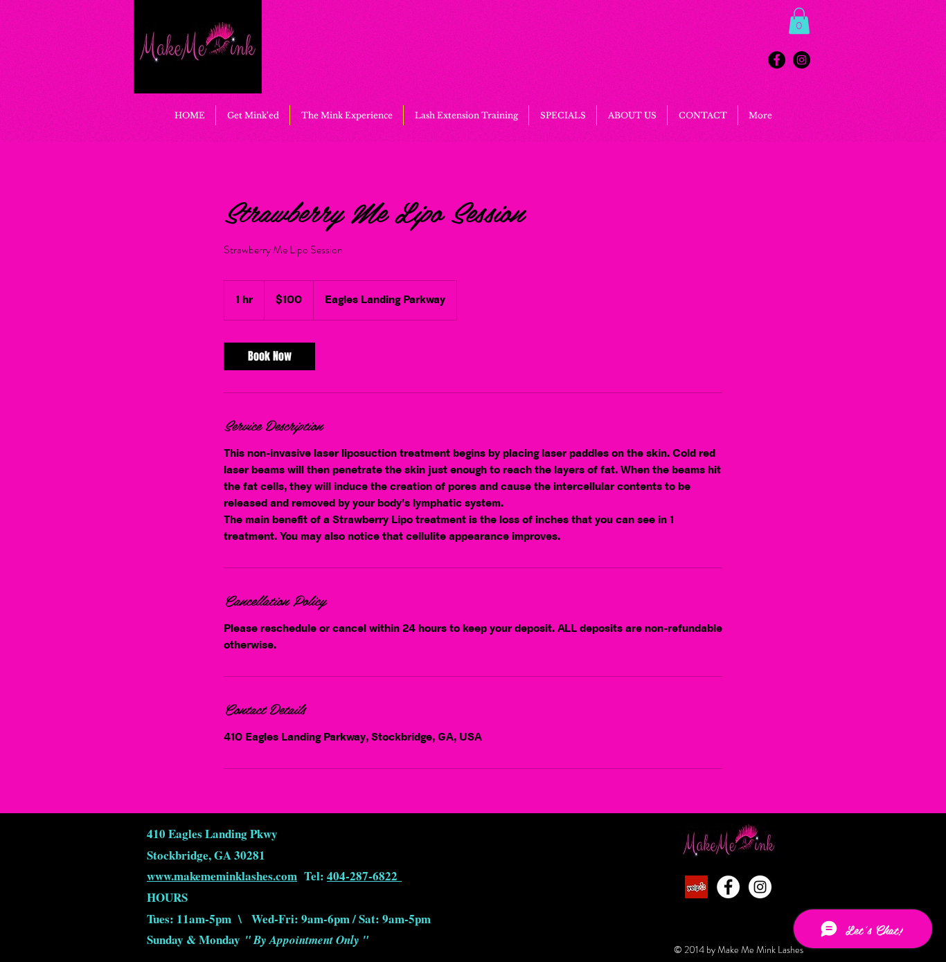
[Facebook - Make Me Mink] (776, 60)
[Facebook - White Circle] (728, 886)
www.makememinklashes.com (222, 875)
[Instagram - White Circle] (760, 886)
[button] (799, 21)
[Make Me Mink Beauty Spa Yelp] (696, 886)
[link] (269, 356)
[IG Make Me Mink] (801, 60)
